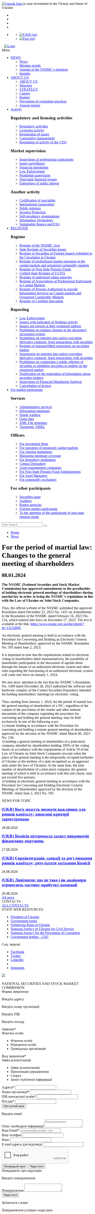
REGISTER (19, 228)
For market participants (27, 390)
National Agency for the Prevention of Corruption (45, 933)
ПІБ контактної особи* (19, 1096)
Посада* (8, 1101)
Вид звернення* (14, 1056)
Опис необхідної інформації (23, 1126)
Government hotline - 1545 (29, 937)
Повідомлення (12, 1190)
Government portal (24, 921)
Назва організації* (15, 1092)
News (15, 536)
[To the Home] (47, 46)
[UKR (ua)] (28, 34)
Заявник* (9, 1029)
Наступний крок (14, 1106)
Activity (16, 109)
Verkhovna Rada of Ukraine (30, 925)
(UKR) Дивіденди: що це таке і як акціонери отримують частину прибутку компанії (44, 882)
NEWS (16, 57)
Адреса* (8, 1087)
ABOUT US (20, 77)
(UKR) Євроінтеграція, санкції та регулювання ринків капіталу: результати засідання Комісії (47, 860)
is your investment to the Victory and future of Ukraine (44, 6)
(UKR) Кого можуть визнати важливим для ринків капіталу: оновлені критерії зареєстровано (44, 814)
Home (15, 532)
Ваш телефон (12, 1135)
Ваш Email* (10, 1130)
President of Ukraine (25, 917)
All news (8, 897)
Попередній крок (14, 1166)
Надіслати (37, 1166)
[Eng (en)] (27, 38)
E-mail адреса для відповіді (22, 1144)
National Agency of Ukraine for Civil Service (42, 929)
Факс (6, 1140)
